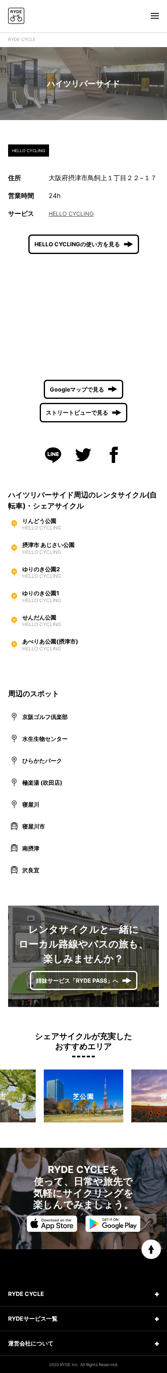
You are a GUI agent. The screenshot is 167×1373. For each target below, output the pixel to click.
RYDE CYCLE (22, 39)
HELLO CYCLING (71, 213)
